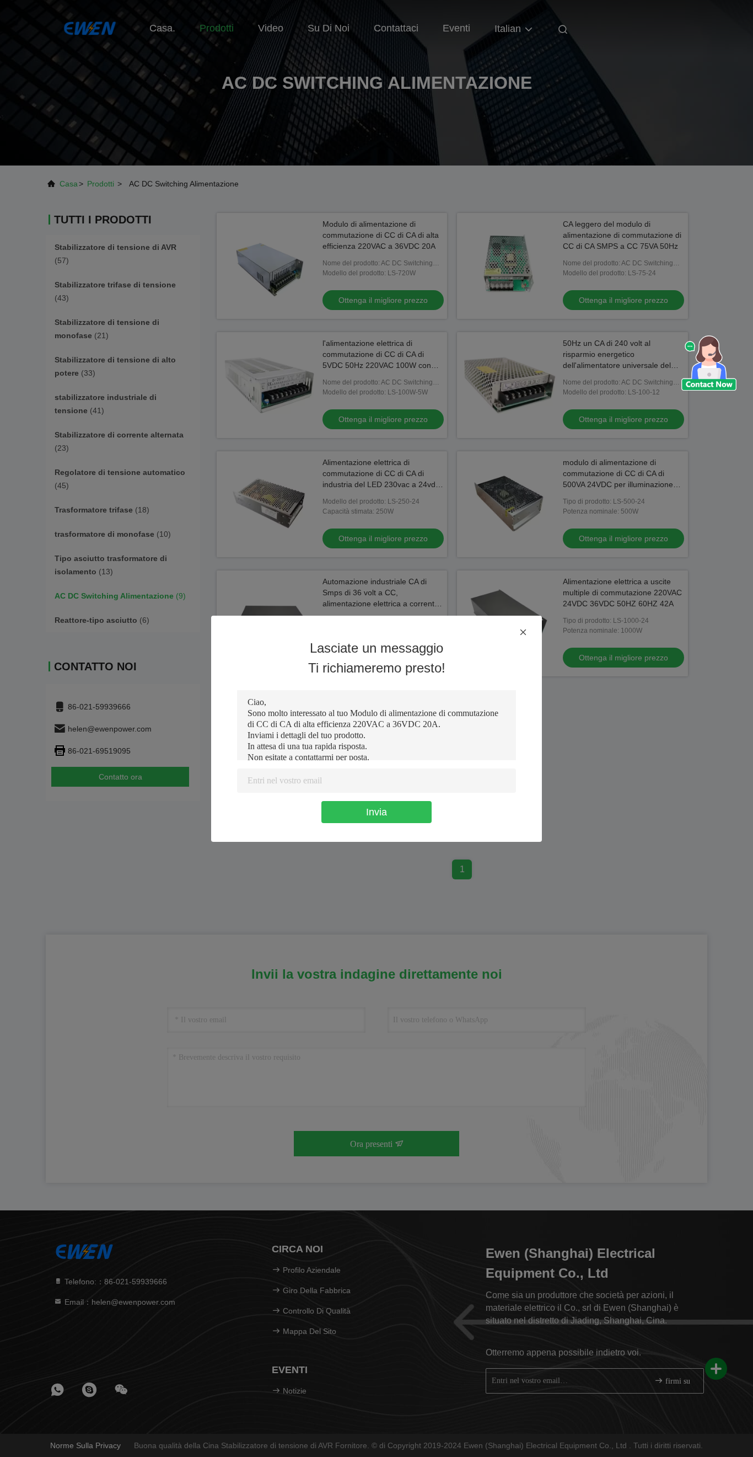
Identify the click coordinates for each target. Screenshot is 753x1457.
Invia (376, 812)
